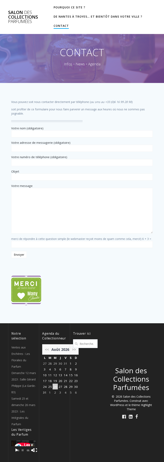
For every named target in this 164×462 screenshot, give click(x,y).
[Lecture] (17, 450)
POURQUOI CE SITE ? (69, 7)
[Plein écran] (35, 450)
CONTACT (61, 26)
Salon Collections (23, 17)
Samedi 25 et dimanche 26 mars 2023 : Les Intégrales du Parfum (23, 411)
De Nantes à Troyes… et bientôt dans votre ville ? (98, 16)
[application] (23, 447)
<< (47, 349)
